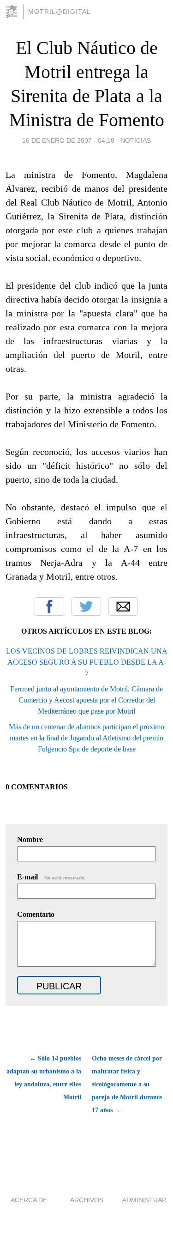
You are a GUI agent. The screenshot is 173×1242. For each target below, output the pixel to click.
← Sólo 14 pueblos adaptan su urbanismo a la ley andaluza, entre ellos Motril (43, 1078)
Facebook (49, 606)
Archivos (86, 1200)
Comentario (35, 914)
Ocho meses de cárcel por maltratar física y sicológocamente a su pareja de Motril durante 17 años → (127, 1084)
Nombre (30, 839)
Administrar (144, 1200)
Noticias (135, 140)
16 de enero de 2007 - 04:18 (68, 140)
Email (123, 606)
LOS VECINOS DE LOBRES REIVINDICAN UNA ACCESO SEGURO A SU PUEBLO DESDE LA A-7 (86, 662)
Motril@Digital (59, 11)
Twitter (86, 606)
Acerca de (29, 1200)
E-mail (51, 877)
